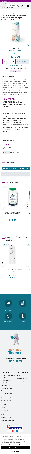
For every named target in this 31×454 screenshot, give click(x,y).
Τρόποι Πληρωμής (6, 400)
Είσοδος (19, 375)
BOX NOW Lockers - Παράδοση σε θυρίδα (6, 397)
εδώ (22, 442)
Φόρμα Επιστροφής (6, 391)
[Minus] (4, 61)
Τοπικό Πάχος (12, 91)
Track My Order (20, 381)
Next (28, 205)
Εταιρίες (8, 13)
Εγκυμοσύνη (24, 92)
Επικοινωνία (4, 407)
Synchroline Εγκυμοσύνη (14, 85)
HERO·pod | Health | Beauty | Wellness (8, 376)
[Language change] (11, 4)
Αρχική (3, 13)
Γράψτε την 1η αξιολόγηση (15, 50)
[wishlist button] (28, 45)
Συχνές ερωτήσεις (6, 380)
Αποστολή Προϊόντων (6, 393)
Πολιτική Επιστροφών (6, 388)
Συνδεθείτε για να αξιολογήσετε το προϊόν (16, 168)
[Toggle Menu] (28, 5)
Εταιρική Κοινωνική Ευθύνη (6, 414)
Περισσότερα (15, 451)
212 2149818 (15, 361)
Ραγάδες (19, 91)
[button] (7, 6)
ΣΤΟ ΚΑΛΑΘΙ (22, 61)
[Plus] (13, 61)
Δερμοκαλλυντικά (19, 94)
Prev (3, 205)
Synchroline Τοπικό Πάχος (21, 80)
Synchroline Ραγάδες (7, 81)
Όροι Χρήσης (4, 410)
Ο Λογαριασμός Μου (22, 378)
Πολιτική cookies (5, 385)
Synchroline (16, 13)
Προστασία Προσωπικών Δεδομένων (7, 421)
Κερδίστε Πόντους (6, 383)
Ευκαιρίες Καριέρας (6, 417)
